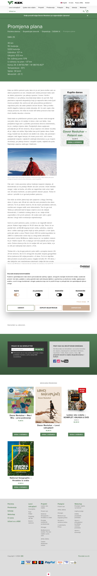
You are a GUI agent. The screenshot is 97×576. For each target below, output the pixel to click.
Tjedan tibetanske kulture (44, 543)
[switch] (38, 294)
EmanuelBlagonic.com (48, 574)
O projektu (31, 509)
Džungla (43, 527)
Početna (11, 504)
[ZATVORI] (87, 15)
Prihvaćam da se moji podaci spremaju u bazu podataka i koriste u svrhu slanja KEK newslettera (28, 355)
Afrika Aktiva (45, 539)
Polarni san (44, 511)
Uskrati (21, 308)
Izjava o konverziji (78, 531)
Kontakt (87, 3)
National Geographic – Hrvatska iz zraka (46, 515)
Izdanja (74, 7)
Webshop (83, 7)
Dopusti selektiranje (48, 308)
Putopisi (60, 7)
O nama (71, 3)
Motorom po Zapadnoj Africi (62, 517)
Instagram (58, 361)
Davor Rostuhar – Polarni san (75, 133)
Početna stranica (14, 31)
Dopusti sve (76, 308)
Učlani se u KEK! (14, 521)
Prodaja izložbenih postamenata (45, 522)
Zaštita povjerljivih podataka (78, 515)
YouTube (64, 361)
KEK (15, 3)
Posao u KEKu (79, 3)
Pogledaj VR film (31, 517)
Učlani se (12, 11)
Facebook (54, 361)
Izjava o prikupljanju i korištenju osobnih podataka (79, 524)
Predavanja (51, 7)
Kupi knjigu (30, 513)
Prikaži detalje (81, 302)
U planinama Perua (62, 526)
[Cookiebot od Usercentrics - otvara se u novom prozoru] (81, 266)
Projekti (41, 7)
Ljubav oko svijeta (29, 7)
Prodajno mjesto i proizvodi (80, 507)
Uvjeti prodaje (79, 511)
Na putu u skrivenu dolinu (62, 521)
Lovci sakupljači (14, 7)
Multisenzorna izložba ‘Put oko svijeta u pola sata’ (46, 533)
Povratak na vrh (83, 556)
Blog (67, 7)
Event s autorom (31, 522)
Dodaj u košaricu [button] (75, 142)
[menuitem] (64, 3)
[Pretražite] (84, 11)
